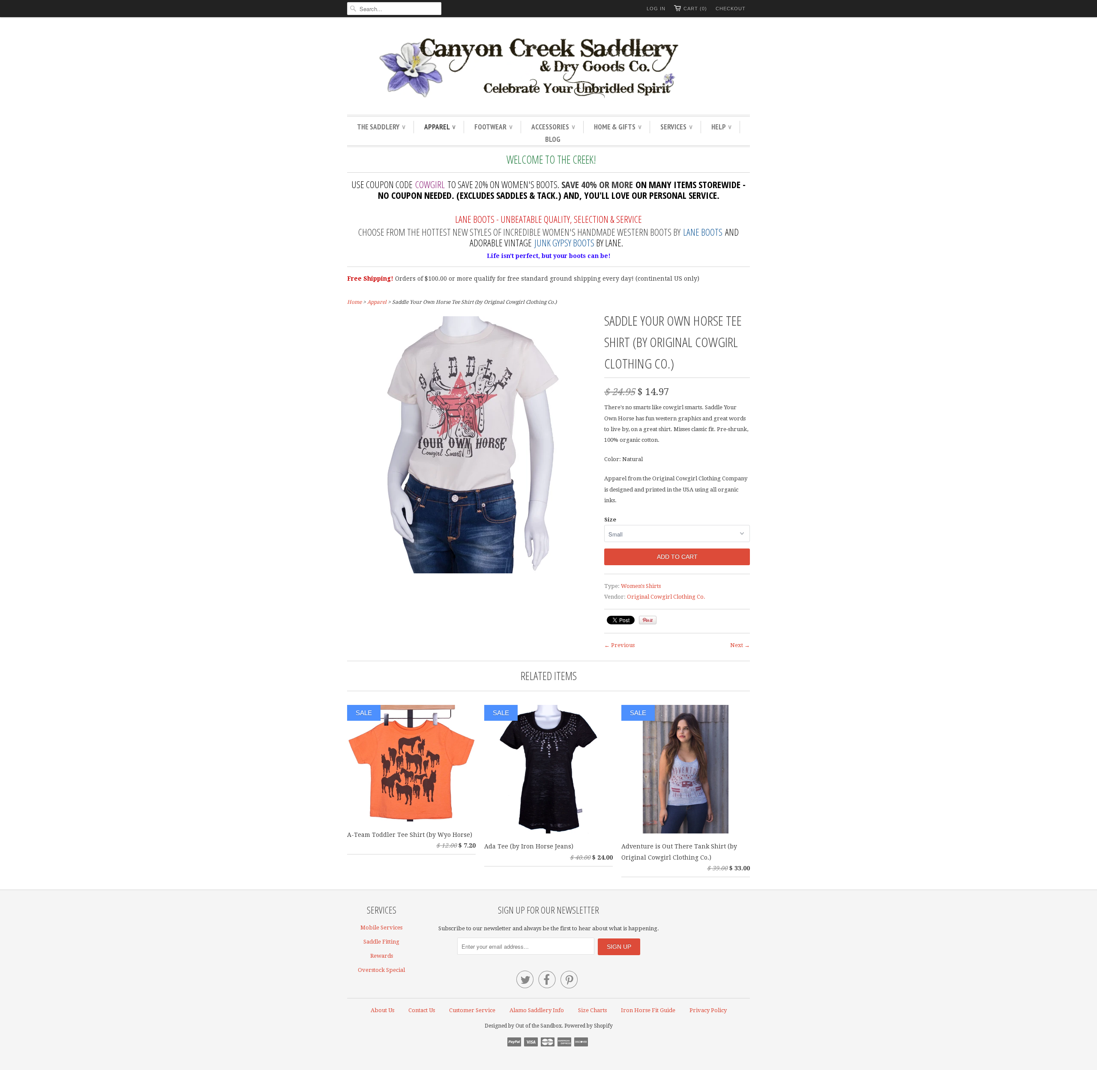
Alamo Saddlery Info (537, 1010)
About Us (382, 1010)
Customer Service (472, 1010)
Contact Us (421, 1010)
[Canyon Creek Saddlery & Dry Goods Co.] (548, 68)
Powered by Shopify (588, 1026)
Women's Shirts (641, 586)
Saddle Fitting (381, 941)
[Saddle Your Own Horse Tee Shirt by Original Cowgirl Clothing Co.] (471, 571)
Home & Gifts (617, 127)
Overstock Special (381, 970)
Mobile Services (381, 927)
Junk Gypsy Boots (564, 242)
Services (676, 127)
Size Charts (592, 1010)
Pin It (647, 620)
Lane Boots (702, 231)
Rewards (381, 956)
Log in (656, 8)
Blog (552, 139)
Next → (740, 645)
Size (610, 519)
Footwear (493, 127)
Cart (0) (695, 8)
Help (721, 127)
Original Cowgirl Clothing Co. (666, 596)
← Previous (619, 645)
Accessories (553, 127)
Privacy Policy (708, 1010)
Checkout (731, 8)
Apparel (439, 127)
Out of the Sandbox (539, 1026)
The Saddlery (381, 127)
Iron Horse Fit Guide (648, 1010)
